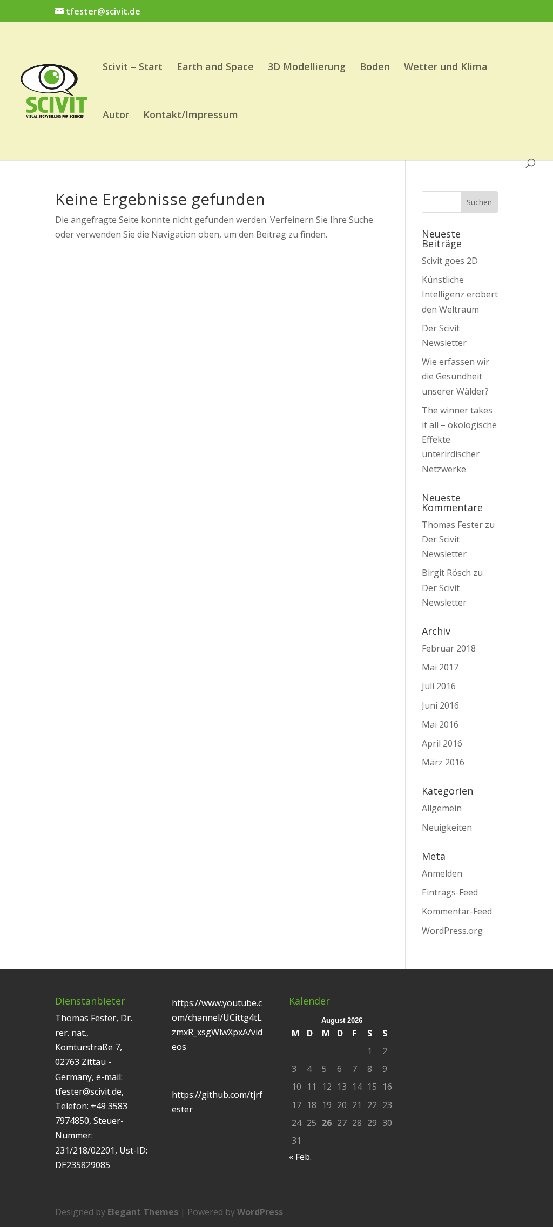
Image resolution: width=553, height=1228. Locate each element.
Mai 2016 (440, 724)
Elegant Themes (142, 1212)
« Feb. (300, 1157)
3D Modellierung (307, 68)
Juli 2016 (439, 686)
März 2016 (443, 762)
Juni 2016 (440, 705)
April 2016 (442, 743)
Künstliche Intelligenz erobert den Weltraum (460, 294)
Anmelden (442, 873)
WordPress (260, 1212)
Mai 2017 (440, 667)
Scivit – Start (133, 68)
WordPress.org (452, 931)
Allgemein (442, 808)
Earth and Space (215, 68)
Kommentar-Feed (457, 911)
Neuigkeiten (447, 827)
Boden (375, 68)
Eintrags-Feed (450, 892)
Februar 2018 (449, 648)
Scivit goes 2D (450, 261)
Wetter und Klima (446, 68)
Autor (116, 116)
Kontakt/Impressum (190, 116)
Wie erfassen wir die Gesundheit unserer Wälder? (455, 376)
